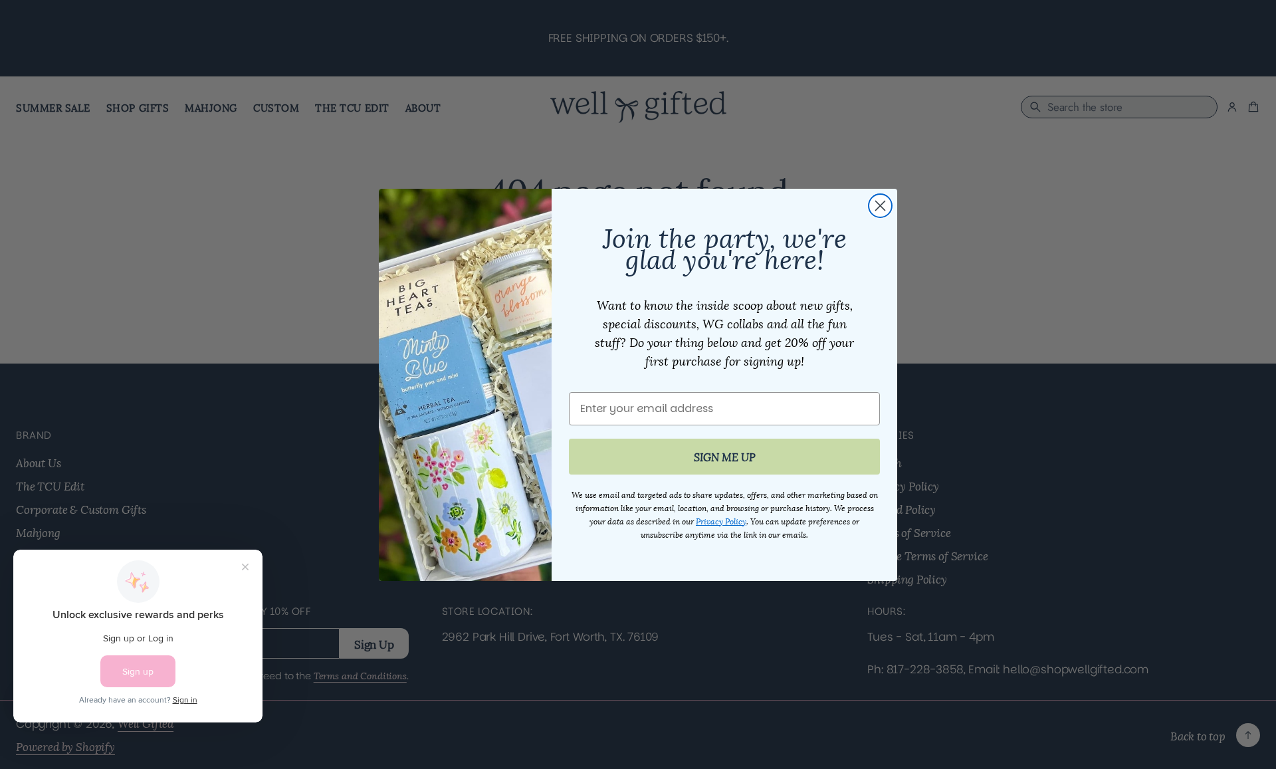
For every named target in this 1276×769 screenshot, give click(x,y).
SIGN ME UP (725, 456)
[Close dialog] (880, 205)
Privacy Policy (721, 520)
